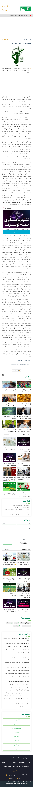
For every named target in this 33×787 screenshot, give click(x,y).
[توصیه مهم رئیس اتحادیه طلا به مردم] (24, 397)
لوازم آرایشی (16, 745)
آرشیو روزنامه (25, 766)
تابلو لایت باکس (16, 732)
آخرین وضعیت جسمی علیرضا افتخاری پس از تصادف (17, 684)
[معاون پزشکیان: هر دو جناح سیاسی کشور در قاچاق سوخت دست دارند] (24, 411)
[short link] (7, 40)
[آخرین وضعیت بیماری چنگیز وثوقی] (9, 384)
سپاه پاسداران (16, 370)
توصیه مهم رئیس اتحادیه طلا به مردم (25, 404)
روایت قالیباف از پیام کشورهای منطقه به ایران (19, 690)
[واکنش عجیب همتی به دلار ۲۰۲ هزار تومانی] (9, 424)
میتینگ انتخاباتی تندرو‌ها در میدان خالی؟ (19, 687)
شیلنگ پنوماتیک (16, 720)
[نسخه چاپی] (3, 40)
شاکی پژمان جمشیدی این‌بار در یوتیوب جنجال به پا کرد (16, 696)
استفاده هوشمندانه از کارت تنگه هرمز (21, 704)
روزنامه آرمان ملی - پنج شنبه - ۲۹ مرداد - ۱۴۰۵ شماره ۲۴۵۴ (17, 663)
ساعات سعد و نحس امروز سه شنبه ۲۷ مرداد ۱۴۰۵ (17, 670)
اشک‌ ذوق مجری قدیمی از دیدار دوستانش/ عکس (19, 15)
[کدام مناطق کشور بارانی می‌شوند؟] (9, 411)
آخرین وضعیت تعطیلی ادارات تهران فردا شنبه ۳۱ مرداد (17, 673)
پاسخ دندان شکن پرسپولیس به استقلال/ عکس (25, 391)
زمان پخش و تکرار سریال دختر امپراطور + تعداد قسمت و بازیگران (16, 639)
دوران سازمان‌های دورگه (23, 707)
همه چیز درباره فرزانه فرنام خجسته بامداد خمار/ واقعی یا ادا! (24, 430)
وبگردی (4, 762)
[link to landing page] (25, 9)
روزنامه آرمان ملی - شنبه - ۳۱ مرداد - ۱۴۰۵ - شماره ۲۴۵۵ (16, 667)
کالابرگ (16, 749)
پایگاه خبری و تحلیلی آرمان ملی (8, 782)
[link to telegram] (9, 6)
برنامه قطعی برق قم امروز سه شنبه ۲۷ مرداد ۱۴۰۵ (18, 646)
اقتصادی (12, 758)
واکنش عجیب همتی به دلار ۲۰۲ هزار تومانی (9, 430)
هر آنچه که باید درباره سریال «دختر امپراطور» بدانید (17, 643)
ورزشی (14, 762)
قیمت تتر (16, 741)
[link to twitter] (5, 6)
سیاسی (18, 758)
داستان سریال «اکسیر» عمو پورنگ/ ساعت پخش (18, 681)
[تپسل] (3, 208)
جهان (29, 762)
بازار (9, 762)
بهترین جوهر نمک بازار (16, 728)
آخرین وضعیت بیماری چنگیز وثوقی (10, 391)
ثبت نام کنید (16, 232)
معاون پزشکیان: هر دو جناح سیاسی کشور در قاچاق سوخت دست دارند (24, 417)
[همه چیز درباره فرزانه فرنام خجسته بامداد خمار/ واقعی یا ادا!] (24, 424)
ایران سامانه (13, 786)
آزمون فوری (16, 736)
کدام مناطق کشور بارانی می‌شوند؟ (10, 417)
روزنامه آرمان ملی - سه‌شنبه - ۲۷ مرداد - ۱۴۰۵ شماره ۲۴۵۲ (16, 649)
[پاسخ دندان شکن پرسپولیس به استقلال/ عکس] (24, 384)
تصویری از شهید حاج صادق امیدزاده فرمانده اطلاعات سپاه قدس (17, 509)
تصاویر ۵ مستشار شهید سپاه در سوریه (21, 507)
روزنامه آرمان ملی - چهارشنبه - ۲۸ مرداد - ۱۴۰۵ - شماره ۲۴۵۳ (16, 653)
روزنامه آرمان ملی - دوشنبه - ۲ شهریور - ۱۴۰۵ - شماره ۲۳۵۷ (17, 677)
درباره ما (13, 771)
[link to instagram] (7, 6)
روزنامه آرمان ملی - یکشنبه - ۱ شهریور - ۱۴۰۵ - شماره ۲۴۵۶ (17, 658)
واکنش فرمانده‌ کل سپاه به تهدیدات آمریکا (21, 505)
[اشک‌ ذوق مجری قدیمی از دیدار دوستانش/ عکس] (9, 397)
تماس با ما (18, 771)
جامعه (5, 758)
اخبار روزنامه (16, 766)
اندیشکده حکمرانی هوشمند (16, 724)
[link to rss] (2, 6)
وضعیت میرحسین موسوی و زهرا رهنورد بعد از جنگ (17, 693)
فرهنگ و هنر (22, 762)
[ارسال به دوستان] (5, 40)
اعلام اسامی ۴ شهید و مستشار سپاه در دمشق (20, 512)
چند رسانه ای (26, 758)
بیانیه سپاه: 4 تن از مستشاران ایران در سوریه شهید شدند (18, 514)
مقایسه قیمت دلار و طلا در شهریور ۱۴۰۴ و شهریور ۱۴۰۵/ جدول (16, 700)
